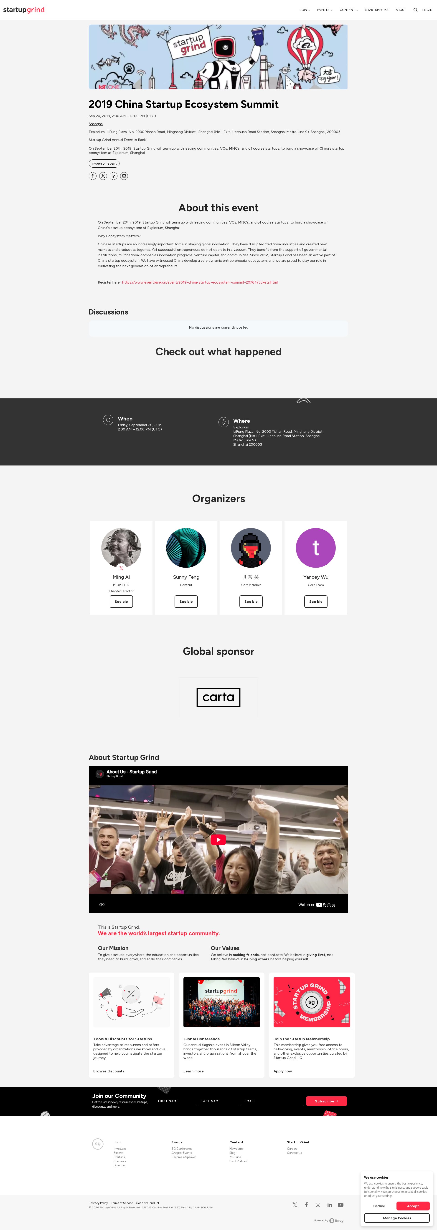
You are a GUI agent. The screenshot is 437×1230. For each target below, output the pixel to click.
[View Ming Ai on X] (121, 568)
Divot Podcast (238, 1161)
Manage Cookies (397, 1218)
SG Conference (182, 1148)
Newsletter (236, 1148)
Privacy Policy (99, 1203)
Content (347, 10)
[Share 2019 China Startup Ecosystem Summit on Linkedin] (113, 176)
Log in (427, 10)
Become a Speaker (184, 1157)
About (401, 10)
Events (323, 10)
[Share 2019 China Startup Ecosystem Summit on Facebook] (92, 176)
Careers (292, 1148)
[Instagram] (318, 1205)
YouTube (235, 1157)
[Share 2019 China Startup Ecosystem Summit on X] (103, 176)
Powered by (321, 1220)
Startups (119, 1157)
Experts (118, 1153)
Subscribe (325, 1101)
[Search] (415, 10)
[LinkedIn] (329, 1205)
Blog (232, 1153)
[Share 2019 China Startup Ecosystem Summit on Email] (124, 176)
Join (303, 10)
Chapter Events (182, 1153)
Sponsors (120, 1161)
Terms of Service (122, 1203)
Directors (119, 1165)
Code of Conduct (147, 1203)
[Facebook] (306, 1205)
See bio (121, 601)
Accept (413, 1206)
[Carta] (218, 697)
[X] (295, 1205)
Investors (120, 1148)
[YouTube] (340, 1204)
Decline (379, 1206)
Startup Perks (377, 10)
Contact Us (294, 1153)
